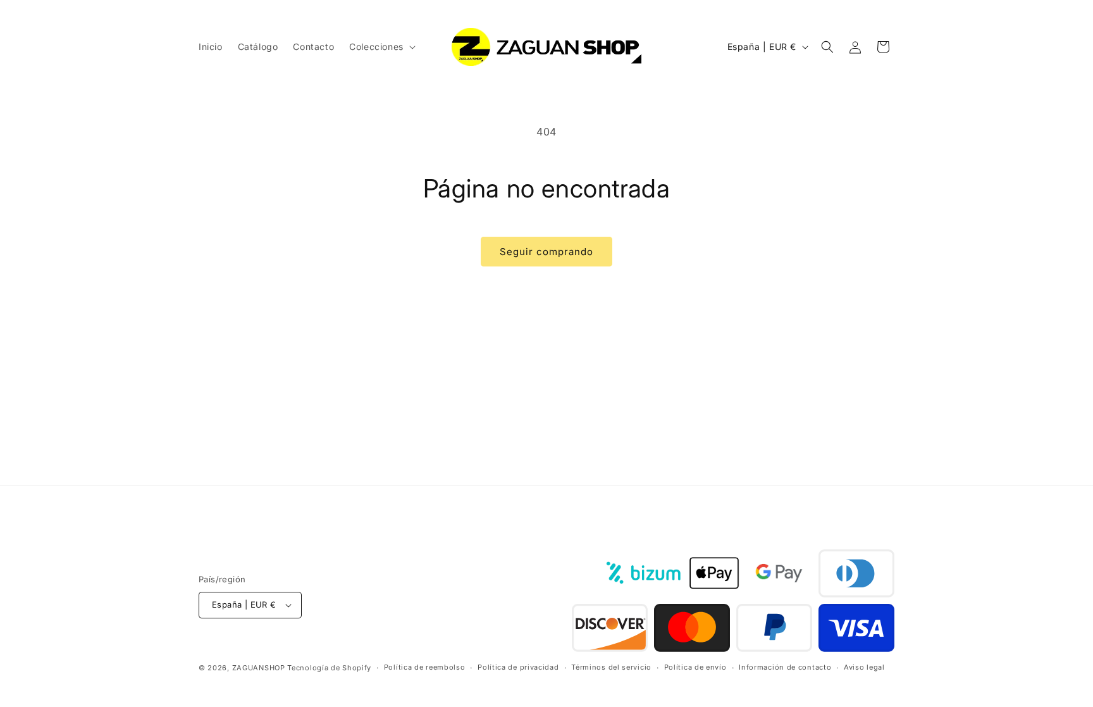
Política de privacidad (518, 667)
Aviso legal (864, 667)
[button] (381, 47)
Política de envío (695, 667)
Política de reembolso (425, 667)
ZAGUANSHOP (258, 667)
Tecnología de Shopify (329, 667)
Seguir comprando (546, 252)
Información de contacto (785, 667)
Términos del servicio (611, 667)
